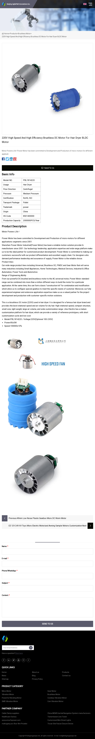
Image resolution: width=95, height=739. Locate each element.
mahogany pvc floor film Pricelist (14, 724)
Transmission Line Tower (57, 717)
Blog (34, 676)
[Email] (31, 648)
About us (35, 672)
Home (6, 34)
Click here (19, 653)
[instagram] (23, 660)
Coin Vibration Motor (55, 701)
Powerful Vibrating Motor (12, 698)
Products (13, 34)
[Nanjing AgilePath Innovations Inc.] (14, 639)
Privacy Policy (37, 679)
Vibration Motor (8, 694)
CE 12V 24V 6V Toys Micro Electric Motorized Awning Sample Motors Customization (45, 526)
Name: (5, 546)
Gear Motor (52, 691)
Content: (6, 595)
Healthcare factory (9, 717)
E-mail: (5, 558)
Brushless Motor (24, 34)
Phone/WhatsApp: (9, 571)
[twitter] (13, 660)
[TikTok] (28, 660)
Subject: (5, 583)
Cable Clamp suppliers (10, 713)
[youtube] (18, 660)
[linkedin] (9, 660)
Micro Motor (6, 691)
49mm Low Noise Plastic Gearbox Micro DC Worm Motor (41, 518)
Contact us (66, 676)
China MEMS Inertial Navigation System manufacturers (69, 713)
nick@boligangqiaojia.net (67, 736)
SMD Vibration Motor (10, 701)
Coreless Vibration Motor (57, 698)
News (4, 676)
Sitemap (5, 679)
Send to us (49, 168)
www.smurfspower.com (11, 720)
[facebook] (4, 660)
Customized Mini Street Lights (59, 720)
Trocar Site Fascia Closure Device (60, 724)
